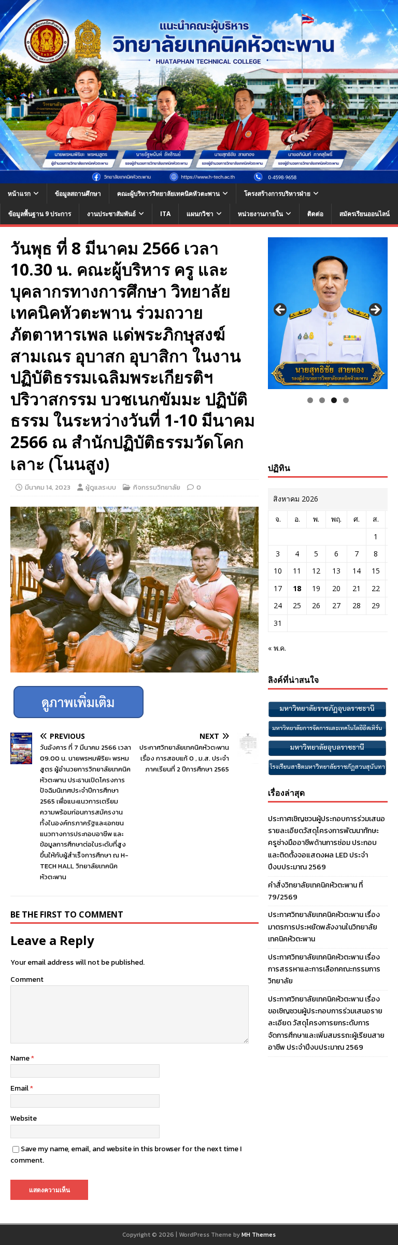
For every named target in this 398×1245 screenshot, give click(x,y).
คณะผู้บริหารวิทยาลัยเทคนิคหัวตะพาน (168, 193)
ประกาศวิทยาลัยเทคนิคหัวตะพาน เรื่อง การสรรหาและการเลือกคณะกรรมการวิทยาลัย (324, 969)
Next (374, 310)
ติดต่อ (315, 213)
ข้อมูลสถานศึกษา (78, 193)
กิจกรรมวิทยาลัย (156, 487)
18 (297, 588)
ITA (165, 213)
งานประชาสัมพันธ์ (111, 213)
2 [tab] (322, 400)
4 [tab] (346, 400)
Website (23, 1118)
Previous (281, 310)
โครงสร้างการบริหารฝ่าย (277, 193)
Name (20, 1058)
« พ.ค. (277, 648)
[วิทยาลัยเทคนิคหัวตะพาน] (199, 177)
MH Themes (258, 1234)
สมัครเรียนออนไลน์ (364, 213)
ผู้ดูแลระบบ (101, 487)
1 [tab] (310, 400)
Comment (27, 979)
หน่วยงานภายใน (260, 213)
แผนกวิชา (200, 213)
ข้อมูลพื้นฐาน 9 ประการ (39, 213)
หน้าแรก (19, 193)
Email (20, 1088)
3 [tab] (334, 400)
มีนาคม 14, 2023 (47, 487)
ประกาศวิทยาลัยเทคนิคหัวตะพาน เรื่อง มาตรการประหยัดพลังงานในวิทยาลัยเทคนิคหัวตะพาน (324, 927)
